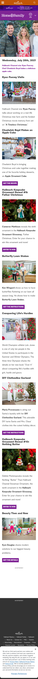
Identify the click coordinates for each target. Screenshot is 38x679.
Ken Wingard (8, 288)
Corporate (27, 642)
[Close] (35, 649)
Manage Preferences (19, 674)
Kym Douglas (8, 545)
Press (34, 642)
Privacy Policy (31, 645)
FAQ (25, 640)
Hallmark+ (31, 637)
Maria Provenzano (11, 410)
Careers (31, 640)
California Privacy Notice (26, 661)
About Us (9, 640)
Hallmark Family (21, 637)
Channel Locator (10, 645)
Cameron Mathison (11, 227)
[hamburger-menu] (2, 2)
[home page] (18, 2)
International (18, 642)
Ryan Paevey (29, 109)
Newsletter (21, 645)
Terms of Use (9, 663)
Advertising (8, 642)
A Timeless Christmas (16, 125)
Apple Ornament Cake (15, 176)
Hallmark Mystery (9, 637)
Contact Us (18, 640)
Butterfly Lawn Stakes (13, 300)
